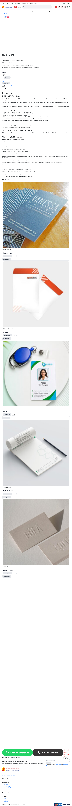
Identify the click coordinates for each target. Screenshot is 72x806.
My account (12, 3)
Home (5, 13)
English (64, 3)
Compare (4, 81)
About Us (3, 3)
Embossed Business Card (7, 566)
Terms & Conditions (58, 764)
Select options (7, 255)
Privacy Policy (7, 786)
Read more (6, 414)
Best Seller (5, 17)
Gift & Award (38, 11)
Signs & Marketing (25, 11)
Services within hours (58, 11)
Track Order (6, 800)
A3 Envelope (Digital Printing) (8, 328)
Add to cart (7, 77)
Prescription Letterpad (7, 487)
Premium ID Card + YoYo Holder (9, 408)
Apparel (32, 11)
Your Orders (6, 784)
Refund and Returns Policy (9, 789)
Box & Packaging (47, 11)
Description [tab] (6, 90)
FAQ (7, 3)
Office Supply (10, 85)
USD (68, 3)
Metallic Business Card (7, 249)
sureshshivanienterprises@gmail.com (9, 775)
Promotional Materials (13, 11)
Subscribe (48, 762)
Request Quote (6, 83)
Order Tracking (17, 3)
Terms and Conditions (8, 787)
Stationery (4, 11)
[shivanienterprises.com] (7, 7)
